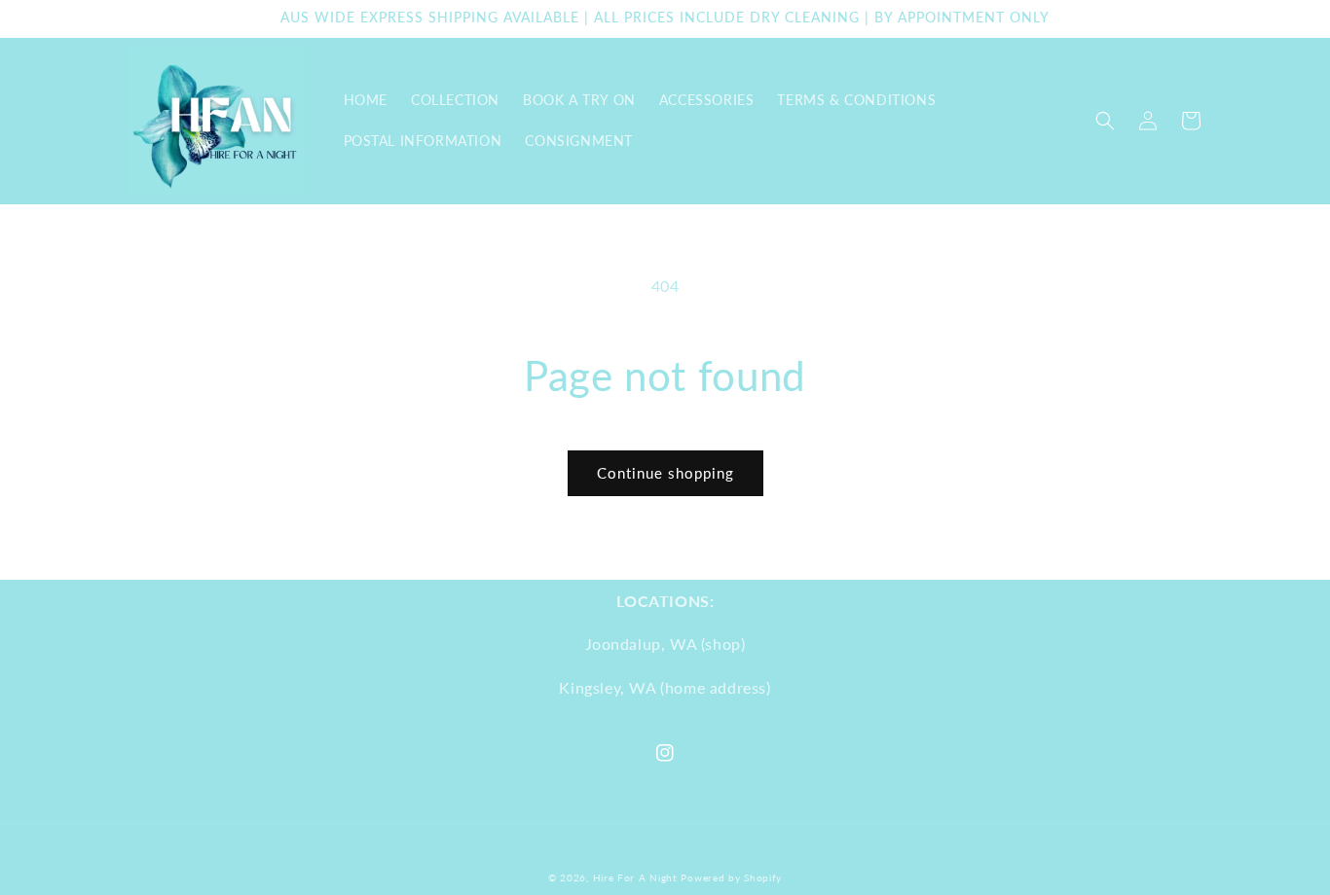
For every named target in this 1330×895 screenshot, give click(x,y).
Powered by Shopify (731, 877)
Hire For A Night (635, 877)
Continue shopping (665, 473)
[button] (1105, 120)
